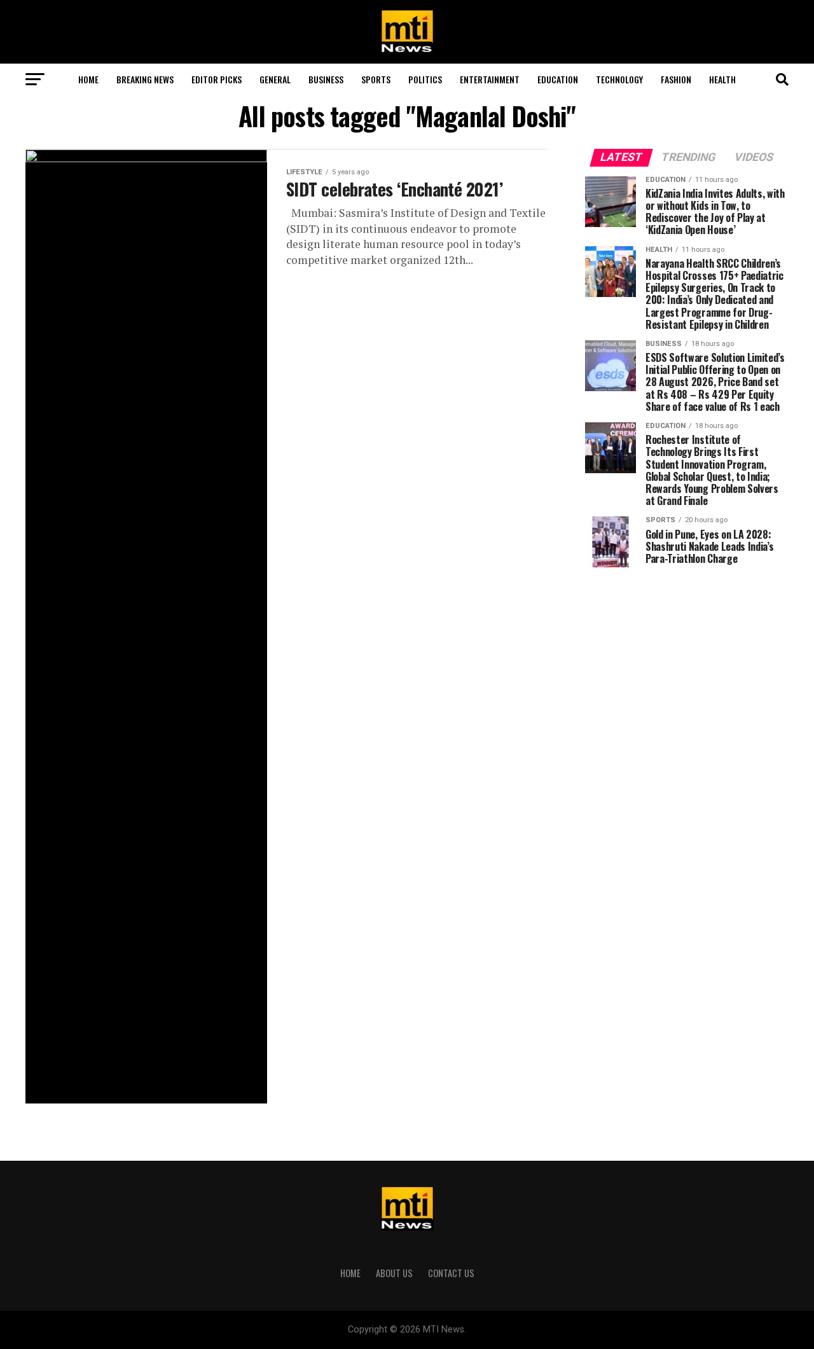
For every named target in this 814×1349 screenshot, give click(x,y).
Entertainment (490, 79)
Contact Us (451, 1273)
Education (557, 79)
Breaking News (145, 79)
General (275, 79)
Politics (425, 79)
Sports (375, 79)
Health (722, 79)
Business (325, 79)
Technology (619, 79)
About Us (394, 1273)
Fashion (676, 79)
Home (88, 79)
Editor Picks (216, 79)
